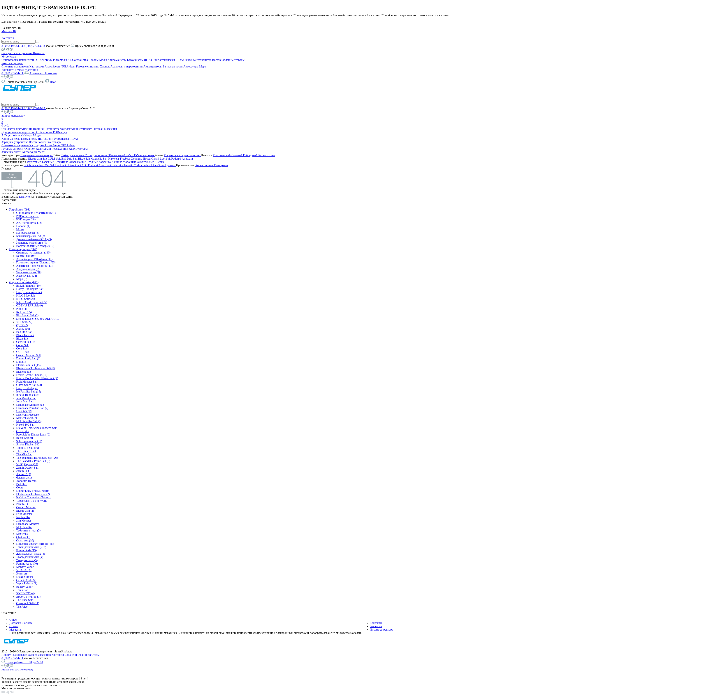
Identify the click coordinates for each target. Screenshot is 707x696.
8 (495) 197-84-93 (12, 45)
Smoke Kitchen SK (27, 444)
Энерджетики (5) (27, 560)
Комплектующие (12, 63)
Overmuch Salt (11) (27, 603)
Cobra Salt (22, 345)
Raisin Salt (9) (24, 437)
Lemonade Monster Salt (30, 404)
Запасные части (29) (28, 272)
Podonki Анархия (182, 158)
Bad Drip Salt (69, 158)
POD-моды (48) (26, 219)
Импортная (221, 165)
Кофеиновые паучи (176, 155)
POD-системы (43, 59)
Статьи (13, 626)
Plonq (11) (22, 308)
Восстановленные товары (228, 59)
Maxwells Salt (99, 158)
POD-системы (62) (27, 216)
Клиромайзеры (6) (27, 232)
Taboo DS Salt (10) (27, 447)
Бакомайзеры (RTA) (139, 59)
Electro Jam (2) (25, 510)
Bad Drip (21, 484)
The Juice (21, 606)
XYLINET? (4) (25, 593)
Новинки (39, 53)
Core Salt (21, 348)
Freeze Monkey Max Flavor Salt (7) (37, 378)
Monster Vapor (25, 566)
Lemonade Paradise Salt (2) (32, 408)
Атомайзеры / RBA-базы (60, 66)
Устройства (8, 56)
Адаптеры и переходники (126, 66)
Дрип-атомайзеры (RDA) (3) (34, 239)
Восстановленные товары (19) (35, 245)
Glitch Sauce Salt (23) (29, 384)
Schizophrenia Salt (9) (29, 441)
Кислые (159, 161)
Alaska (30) (23, 328)
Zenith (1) (22, 504)
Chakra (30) (23, 537)
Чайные (117, 161)
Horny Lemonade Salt (29, 292)
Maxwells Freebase (119, 158)
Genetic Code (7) (26, 580)
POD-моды (60, 59)
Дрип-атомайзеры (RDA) (168, 59)
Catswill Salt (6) (25, 341)
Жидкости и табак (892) (23, 282)
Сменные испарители (15, 66)
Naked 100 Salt (25, 424)
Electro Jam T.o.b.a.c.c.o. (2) (33, 494)
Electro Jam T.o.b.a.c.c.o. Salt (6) (35, 368)
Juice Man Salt (24, 401)
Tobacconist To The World (31, 500)
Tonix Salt (22, 590)
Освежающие (78, 161)
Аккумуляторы (152, 66)
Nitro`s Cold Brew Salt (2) (31, 302)
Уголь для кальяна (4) (29, 556)
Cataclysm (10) (25, 540)
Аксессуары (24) (26, 275)
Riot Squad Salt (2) (27, 315)
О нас (13, 619)
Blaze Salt (84, 158)
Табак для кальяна (73, 155)
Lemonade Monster (27, 523)
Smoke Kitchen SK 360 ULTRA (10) (38, 318)
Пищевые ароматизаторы (36, 155)
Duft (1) (21, 361)
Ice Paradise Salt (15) (28, 391)
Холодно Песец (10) (28, 480)
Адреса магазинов (39, 654)
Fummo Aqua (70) (27, 563)
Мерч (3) (21, 279)
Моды (103, 59)
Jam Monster (23, 520)
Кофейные (105, 161)
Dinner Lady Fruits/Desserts (32, 490)
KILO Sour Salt (25, 298)
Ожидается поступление (17, 53)
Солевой (237, 155)
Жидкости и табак (12, 69)
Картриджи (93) (26, 255)
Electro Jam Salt (38, 158)
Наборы (94, 59)
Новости (6, 654)
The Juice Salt (24, 600)
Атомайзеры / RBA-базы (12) (34, 259)
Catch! (155, 158)
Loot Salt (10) (24, 411)
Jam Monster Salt (26, 398)
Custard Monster (26, 507)
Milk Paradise (24, 527)
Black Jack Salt (25, 335)
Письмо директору (381, 629)
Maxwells (22, 533)
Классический (222, 155)
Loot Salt (165, 158)
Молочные (130, 161)
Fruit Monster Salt (26, 381)
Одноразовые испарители (17, 59)
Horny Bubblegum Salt (29, 288)
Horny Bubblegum (27, 388)
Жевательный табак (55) (31, 553)
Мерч (202, 66)
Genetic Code (132, 165)
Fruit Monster (24, 513)
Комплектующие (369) (23, 249)
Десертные (61, 161)
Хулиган (170, 165)
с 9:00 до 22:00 (24, 662)
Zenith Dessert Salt (27, 467)
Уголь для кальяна (96, 155)
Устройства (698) (19, 209)
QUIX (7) (22, 325)
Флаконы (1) (24, 477)
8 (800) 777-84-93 (35, 45)
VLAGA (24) (24, 570)
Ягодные (93, 161)
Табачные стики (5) (28, 530)
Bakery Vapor (24, 586)
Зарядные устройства (198, 59)
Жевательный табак (121, 155)
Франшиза (84, 654)
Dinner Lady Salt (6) (28, 358)
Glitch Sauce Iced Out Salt (39, 165)
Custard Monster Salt (28, 355)
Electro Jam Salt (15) (28, 365)
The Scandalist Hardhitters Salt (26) (37, 457)
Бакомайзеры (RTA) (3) (30, 236)
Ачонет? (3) (23, 474)
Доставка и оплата (21, 622)
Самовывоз (37, 73)
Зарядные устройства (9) (31, 242)
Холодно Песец (141, 158)
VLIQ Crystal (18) (27, 464)
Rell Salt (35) (24, 312)
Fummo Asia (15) (26, 550)
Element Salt (23, 371)
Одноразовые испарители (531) (36, 212)
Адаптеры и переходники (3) (34, 265)
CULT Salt (54, 158)
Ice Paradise (23, 517)
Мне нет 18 (8, 31)
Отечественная (204, 165)
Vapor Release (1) (26, 583)
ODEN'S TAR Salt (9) (29, 305)
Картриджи (36, 66)
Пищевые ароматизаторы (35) (35, 543)
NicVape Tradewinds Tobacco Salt (36, 427)
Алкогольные (146, 161)
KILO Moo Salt (25, 295)
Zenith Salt (22, 470)
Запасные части (173, 66)
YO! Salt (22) (24, 322)
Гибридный (250, 155)
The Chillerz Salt (26, 451)
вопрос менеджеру (13, 115)
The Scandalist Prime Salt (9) (33, 461)
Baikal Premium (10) (28, 285)
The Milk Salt (24, 454)
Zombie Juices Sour (153, 165)
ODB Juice (117, 165)
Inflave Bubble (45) (27, 394)
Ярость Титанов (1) (28, 596)
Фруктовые (34, 161)
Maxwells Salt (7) (26, 418)
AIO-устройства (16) (29, 222)
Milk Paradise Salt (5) (28, 421)
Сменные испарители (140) (33, 252)
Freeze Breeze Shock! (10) (31, 374)
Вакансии (376, 626)
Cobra (19, 487)
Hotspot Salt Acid (77, 165)
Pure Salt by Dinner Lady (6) (33, 434)
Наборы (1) (23, 226)
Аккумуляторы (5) (27, 269)
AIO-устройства (78, 59)
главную (24, 196)
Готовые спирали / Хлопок (93, 66)
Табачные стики (144, 155)
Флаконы (195, 155)
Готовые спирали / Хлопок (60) (35, 262)
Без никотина (266, 155)
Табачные (48, 161)
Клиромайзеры (117, 59)
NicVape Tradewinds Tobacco (33, 497)
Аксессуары (190, 66)
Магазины (31, 69)
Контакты (7, 38)
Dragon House (24, 576)
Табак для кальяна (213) (31, 547)
